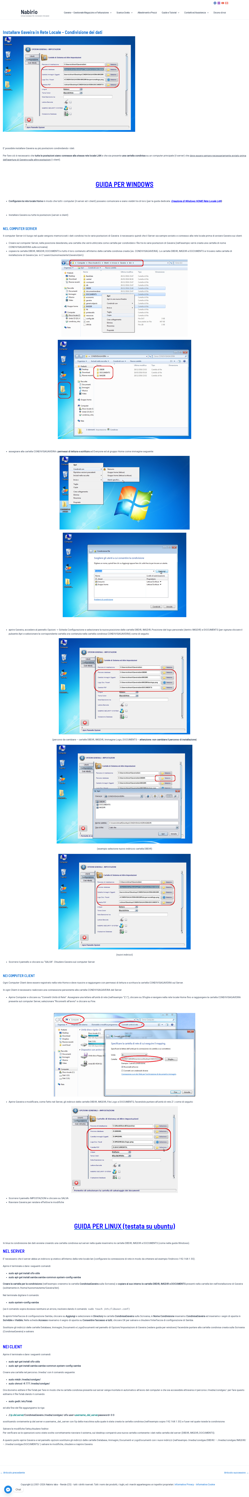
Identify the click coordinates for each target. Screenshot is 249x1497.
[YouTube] (222, 3)
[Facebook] (215, 3)
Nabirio (29, 11)
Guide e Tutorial (169, 12)
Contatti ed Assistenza (195, 12)
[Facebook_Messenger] (8, 1489)
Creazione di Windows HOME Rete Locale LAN (196, 201)
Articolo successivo (236, 1472)
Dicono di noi (220, 12)
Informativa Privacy (184, 1484)
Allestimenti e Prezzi (147, 12)
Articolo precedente (12, 1472)
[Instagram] (218, 3)
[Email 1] (226, 3)
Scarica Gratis (123, 12)
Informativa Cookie (205, 1484)
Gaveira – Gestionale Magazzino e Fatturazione (86, 12)
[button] (110, 12)
